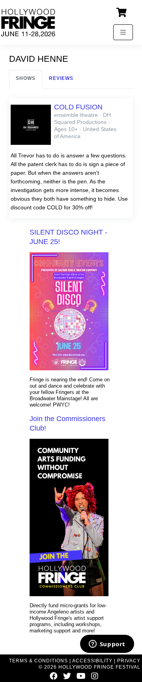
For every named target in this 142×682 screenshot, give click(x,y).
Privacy (128, 661)
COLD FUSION (78, 107)
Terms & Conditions (38, 661)
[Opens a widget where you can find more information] (107, 644)
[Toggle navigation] (123, 32)
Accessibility (92, 661)
